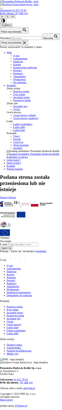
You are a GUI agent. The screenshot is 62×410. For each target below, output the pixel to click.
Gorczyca (18, 142)
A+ (13, 16)
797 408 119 (26, 382)
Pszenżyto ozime (22, 100)
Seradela (17, 148)
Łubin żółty (19, 127)
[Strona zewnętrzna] (7, 208)
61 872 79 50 (21, 379)
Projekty (17, 70)
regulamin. (41, 251)
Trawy (16, 136)
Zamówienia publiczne (25, 67)
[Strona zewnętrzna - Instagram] (13, 257)
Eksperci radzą (14, 344)
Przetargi (11, 277)
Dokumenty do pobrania (19, 295)
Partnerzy (18, 73)
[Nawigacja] (1, 8)
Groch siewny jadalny (24, 115)
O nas (16, 55)
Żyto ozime (19, 94)
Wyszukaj (5, 38)
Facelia (17, 139)
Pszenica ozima (21, 91)
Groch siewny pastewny (26, 118)
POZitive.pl (21, 405)
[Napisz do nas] (27, 257)
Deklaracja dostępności (19, 292)
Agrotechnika (14, 347)
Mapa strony (6, 399)
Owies (16, 109)
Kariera (17, 64)
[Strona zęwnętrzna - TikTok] (22, 257)
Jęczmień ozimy (21, 97)
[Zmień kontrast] (3, 21)
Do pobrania (19, 82)
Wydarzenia (19, 79)
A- (2, 16)
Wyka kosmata (21, 145)
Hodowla (18, 61)
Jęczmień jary (20, 106)
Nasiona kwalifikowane (19, 350)
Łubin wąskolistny (23, 124)
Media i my (13, 353)
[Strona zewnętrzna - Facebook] (3, 257)
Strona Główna (8, 197)
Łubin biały (19, 130)
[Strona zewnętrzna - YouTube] (18, 257)
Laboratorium (20, 58)
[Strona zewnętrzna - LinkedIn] (8, 257)
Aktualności (19, 76)
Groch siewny (14, 324)
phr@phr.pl (29, 388)
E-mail (3, 244)
